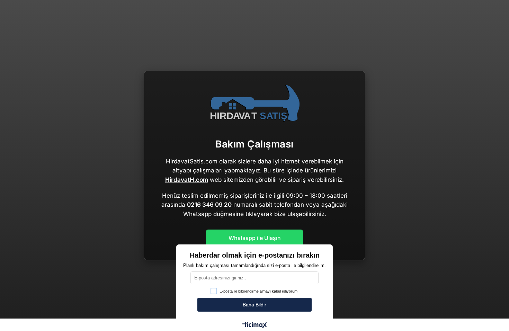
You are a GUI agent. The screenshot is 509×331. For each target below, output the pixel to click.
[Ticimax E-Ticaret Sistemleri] (254, 325)
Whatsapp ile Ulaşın (255, 237)
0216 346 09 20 (209, 204)
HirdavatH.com (186, 179)
